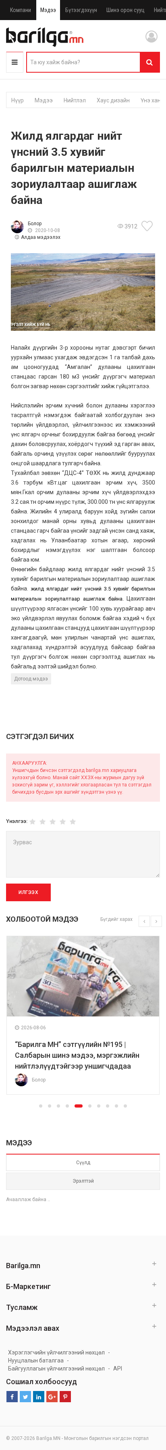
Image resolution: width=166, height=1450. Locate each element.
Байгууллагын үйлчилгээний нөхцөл (56, 1368)
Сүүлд (83, 1162)
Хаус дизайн (113, 100)
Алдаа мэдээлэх (40, 237)
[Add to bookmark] (148, 226)
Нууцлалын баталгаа (36, 1360)
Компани (20, 10)
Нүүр (17, 100)
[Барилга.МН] (44, 37)
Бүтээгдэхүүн (81, 10)
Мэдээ (48, 10)
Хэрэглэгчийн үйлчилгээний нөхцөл (56, 1352)
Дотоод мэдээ (31, 679)
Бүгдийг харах (116, 919)
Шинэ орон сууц (125, 10)
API (117, 1368)
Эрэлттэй (83, 1181)
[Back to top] (144, 1403)
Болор (35, 223)
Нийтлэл (75, 100)
